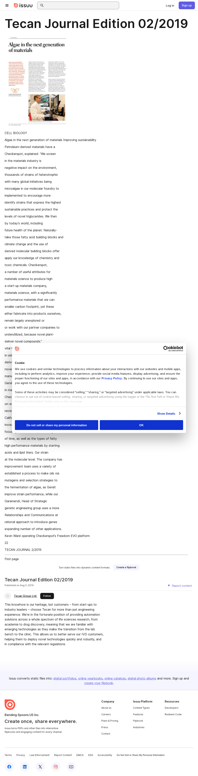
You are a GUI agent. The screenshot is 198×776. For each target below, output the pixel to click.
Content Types (141, 707)
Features (138, 714)
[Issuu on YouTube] (71, 766)
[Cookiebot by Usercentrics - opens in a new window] (166, 349)
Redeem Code (173, 714)
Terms (8, 755)
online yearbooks (90, 678)
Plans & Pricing (109, 720)
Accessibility (105, 755)
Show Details (166, 413)
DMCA (80, 755)
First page (12, 559)
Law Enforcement (40, 755)
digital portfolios (64, 678)
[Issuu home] (23, 5)
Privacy (20, 755)
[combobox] (81, 5)
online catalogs (115, 678)
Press (104, 727)
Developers (171, 707)
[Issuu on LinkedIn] (24, 766)
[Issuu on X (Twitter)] (40, 766)
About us (106, 707)
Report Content (63, 755)
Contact (105, 733)
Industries (138, 727)
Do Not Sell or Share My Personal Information (141, 755)
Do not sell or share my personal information (56, 425)
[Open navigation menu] (7, 5)
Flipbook (138, 720)
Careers (106, 714)
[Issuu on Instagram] (55, 766)
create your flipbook (98, 683)
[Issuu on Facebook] (9, 766)
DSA (90, 755)
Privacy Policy (112, 378)
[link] (170, 5)
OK (141, 425)
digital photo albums (142, 678)
